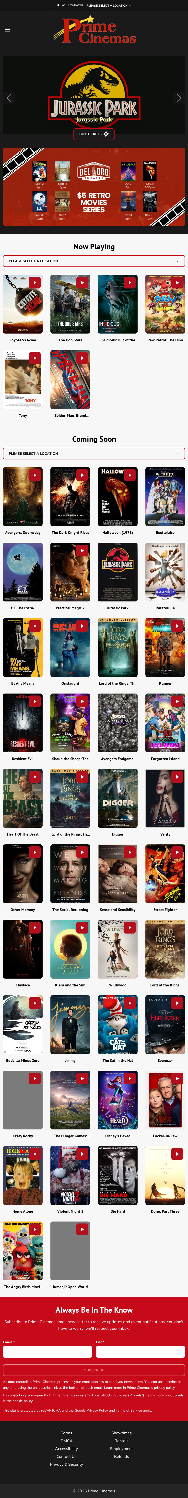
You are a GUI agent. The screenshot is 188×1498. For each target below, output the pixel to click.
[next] (179, 98)
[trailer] (35, 282)
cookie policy (22, 1401)
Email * (9, 1342)
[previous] (9, 98)
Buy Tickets (90, 134)
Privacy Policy (97, 1410)
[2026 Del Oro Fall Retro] (94, 187)
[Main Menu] (7, 29)
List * (100, 1342)
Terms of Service (129, 1410)
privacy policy (164, 1387)
